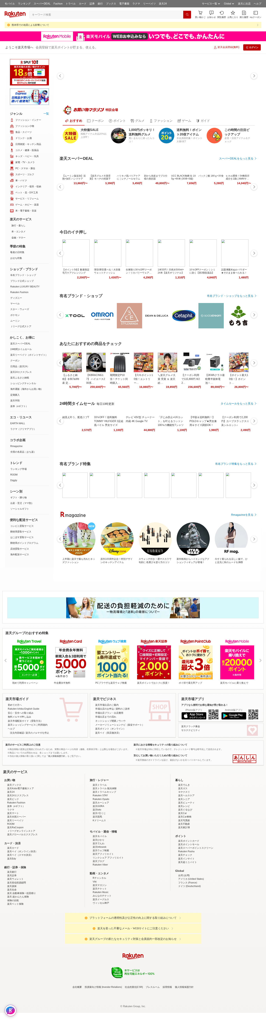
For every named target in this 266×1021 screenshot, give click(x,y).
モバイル (10, 3)
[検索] (187, 15)
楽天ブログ (98, 895)
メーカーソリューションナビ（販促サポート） (119, 724)
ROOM (14, 474)
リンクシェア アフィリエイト (108, 891)
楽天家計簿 (184, 861)
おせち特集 (16, 258)
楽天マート (13, 847)
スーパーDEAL (42, 3)
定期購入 (15, 395)
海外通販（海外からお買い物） (26, 389)
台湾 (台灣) (184, 909)
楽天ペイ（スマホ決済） (20, 889)
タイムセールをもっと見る (237, 403)
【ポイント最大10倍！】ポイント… (238, 379)
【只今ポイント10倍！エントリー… (143, 379)
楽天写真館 (184, 854)
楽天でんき (184, 819)
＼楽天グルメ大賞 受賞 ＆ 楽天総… (166, 379)
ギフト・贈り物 (18, 497)
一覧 (46, 113)
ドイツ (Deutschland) (189, 920)
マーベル (15, 303)
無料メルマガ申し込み (19, 716)
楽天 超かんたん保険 (18, 930)
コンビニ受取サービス (22, 526)
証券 (92, 3)
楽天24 (163, 3)
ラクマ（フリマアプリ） (23, 429)
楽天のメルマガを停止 (37, 732)
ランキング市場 (18, 469)
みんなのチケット (102, 930)
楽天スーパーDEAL (20, 343)
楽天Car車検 (184, 851)
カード (82, 3)
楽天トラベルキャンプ (104, 826)
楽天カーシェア (101, 836)
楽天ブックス (14, 819)
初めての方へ (15, 705)
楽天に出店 (244, 3)
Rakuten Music (100, 926)
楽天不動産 (184, 858)
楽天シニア (184, 833)
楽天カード (13, 882)
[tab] (74, 120)
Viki (95, 915)
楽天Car (182, 847)
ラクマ (136, 3)
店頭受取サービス (19, 548)
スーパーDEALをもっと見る (236, 158)
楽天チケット (100, 922)
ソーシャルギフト (19, 508)
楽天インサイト (186, 892)
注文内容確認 (17, 732)
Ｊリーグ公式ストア (20, 326)
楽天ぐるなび (185, 843)
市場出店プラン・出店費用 (109, 713)
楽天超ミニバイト (187, 896)
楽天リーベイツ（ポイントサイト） (29, 355)
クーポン (15, 360)
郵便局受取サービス (20, 531)
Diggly (13, 480)
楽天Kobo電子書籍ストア (20, 822)
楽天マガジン (100, 919)
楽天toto (97, 843)
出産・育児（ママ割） (22, 503)
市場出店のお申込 (104, 708)
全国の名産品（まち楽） (23, 452)
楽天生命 (12, 923)
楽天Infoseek (99, 881)
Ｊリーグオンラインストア (21, 865)
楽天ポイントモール (188, 878)
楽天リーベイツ (15, 854)
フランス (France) (187, 916)
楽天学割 (15, 400)
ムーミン (15, 320)
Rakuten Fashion (19, 292)
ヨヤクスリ (184, 826)
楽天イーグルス (101, 933)
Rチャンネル (99, 912)
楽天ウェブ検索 (101, 884)
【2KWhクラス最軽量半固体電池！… (215, 379)
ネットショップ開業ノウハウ (110, 721)
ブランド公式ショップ (22, 281)
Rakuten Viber (100, 898)
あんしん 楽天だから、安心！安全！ (244, 758)
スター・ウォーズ (19, 309)
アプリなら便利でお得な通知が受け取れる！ (204, 705)
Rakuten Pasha (186, 885)
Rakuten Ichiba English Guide (23, 708)
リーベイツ (149, 3)
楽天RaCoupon (15, 861)
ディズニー (16, 298)
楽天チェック (185, 889)
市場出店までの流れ (105, 716)
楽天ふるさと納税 (19, 377)
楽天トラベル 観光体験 (105, 822)
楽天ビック (13, 833)
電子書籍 (124, 3)
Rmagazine (16, 446)
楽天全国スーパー (16, 851)
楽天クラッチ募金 (190, 726)
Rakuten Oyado (101, 833)
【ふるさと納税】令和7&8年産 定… (70, 379)
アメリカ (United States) (191, 913)
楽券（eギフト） (19, 406)
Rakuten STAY (100, 829)
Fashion (58, 3)
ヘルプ (257, 3)
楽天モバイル (100, 870)
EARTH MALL (17, 423)
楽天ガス (183, 822)
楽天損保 (12, 920)
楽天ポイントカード (188, 875)
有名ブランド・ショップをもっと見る (230, 295)
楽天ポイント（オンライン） (110, 728)
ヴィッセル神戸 (101, 937)
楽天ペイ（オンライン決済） (22, 885)
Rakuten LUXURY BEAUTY (25, 286)
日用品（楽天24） (19, 366)
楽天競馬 (97, 851)
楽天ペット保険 (15, 938)
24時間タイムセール (21, 349)
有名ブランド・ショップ (23, 275)
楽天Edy (11, 892)
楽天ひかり (98, 874)
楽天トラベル (100, 819)
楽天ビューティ (186, 836)
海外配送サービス (19, 554)
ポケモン (15, 315)
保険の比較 (13, 934)
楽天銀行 (12, 906)
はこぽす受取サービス (22, 537)
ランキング (24, 3)
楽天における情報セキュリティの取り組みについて (160, 744)
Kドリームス (99, 854)
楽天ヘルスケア (186, 829)
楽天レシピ (184, 840)
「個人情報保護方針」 (56, 756)
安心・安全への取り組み (20, 713)
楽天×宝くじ (99, 847)
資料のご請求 (123, 708)
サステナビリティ (190, 730)
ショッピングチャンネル (23, 383)
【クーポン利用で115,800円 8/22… (190, 379)
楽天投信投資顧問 (16, 916)
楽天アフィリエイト (103, 888)
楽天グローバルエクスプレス (22, 868)
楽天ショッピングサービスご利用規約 (28, 724)
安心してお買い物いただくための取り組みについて (160, 755)
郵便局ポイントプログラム (24, 543)
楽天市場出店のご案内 (107, 705)
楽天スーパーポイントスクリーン (195, 882)
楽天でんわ (98, 877)
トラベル (71, 3)
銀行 (100, 3)
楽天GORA (98, 840)
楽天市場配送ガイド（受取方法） (25, 721)
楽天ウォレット (15, 913)
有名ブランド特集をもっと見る (234, 463)
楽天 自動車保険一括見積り (21, 927)
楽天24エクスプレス (21, 372)
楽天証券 (12, 909)
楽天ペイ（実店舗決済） (108, 732)
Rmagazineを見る (242, 514)
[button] (211, 15)
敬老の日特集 (17, 252)
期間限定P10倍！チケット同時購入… (119, 379)
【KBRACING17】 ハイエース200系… (95, 379)
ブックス (111, 3)
